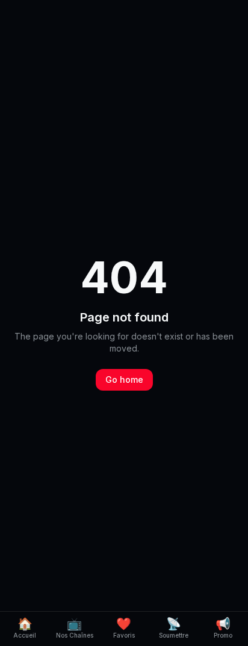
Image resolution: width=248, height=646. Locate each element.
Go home (124, 379)
